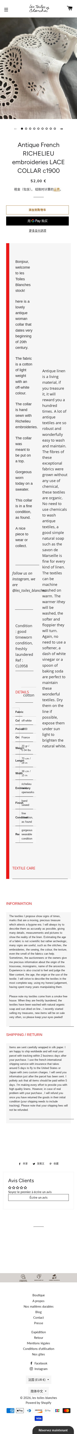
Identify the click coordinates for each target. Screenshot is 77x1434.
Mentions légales (38, 1343)
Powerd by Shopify (38, 1402)
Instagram (40, 1369)
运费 (57, 189)
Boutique (38, 1295)
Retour (38, 1337)
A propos (38, 1301)
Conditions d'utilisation (38, 1348)
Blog (38, 1312)
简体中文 (37, 1391)
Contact (38, 1317)
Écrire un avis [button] (39, 1197)
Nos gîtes (38, 1354)
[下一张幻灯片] (61, 128)
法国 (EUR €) (36, 1379)
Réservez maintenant (53, 1430)
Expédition (38, 1332)
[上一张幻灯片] (15, 128)
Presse (38, 1323)
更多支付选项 (37, 230)
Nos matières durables (39, 1306)
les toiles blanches (44, 1398)
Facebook (40, 1363)
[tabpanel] (38, 67)
